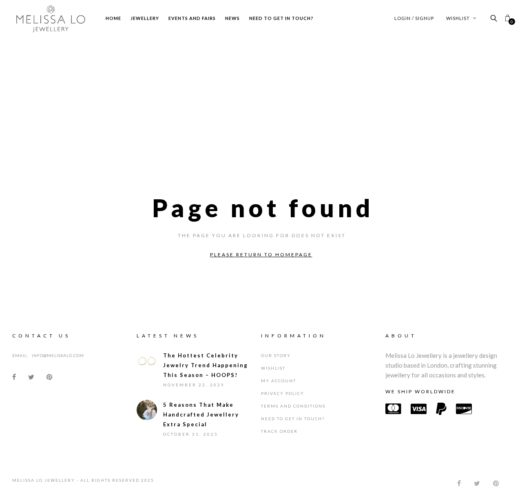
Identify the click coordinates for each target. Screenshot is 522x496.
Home (113, 18)
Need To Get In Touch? (281, 18)
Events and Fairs (192, 18)
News (232, 18)
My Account (278, 386)
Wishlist (458, 18)
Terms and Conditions (293, 412)
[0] (507, 18)
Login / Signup (414, 18)
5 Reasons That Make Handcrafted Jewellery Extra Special (201, 421)
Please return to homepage (261, 254)
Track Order (279, 437)
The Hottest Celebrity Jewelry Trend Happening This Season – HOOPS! (205, 371)
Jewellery (144, 18)
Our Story (276, 361)
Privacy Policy (282, 399)
